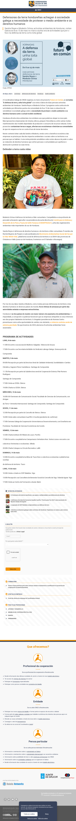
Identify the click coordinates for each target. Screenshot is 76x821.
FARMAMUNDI (12, 618)
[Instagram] (16, 799)
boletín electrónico (53, 676)
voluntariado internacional (34, 754)
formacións (16, 681)
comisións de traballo (35, 684)
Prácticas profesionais (16, 605)
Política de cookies (32, 818)
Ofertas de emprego (15, 594)
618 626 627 (46, 795)
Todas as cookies (29, 814)
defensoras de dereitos (29, 94)
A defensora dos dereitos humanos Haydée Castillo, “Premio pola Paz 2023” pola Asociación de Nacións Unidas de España (39, 500)
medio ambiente (50, 94)
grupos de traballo (23, 711)
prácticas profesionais (40, 757)
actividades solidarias (24, 759)
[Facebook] (5, 799)
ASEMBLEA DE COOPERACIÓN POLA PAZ (20, 612)
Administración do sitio (9, 808)
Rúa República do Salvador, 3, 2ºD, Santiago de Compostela (56, 793)
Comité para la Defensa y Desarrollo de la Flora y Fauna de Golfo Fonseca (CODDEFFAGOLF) (37, 221)
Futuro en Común (56, 100)
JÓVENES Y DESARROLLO (15, 609)
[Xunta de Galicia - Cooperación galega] (57, 778)
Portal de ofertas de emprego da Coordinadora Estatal (24, 598)
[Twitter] (8, 799)
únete (31, 724)
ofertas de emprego (20, 679)
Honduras (40, 94)
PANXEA (10, 615)
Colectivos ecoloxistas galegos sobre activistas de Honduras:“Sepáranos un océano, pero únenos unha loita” (39, 510)
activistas (17, 94)
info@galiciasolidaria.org (57, 795)
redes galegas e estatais (22, 714)
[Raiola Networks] (13, 785)
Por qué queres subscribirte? (14, 541)
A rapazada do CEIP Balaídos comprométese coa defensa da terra (30, 505)
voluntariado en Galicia (33, 751)
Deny (46, 814)
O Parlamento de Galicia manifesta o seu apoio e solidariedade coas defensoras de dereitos (38, 495)
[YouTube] (12, 799)
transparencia (21, 721)
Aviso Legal (20, 531)
